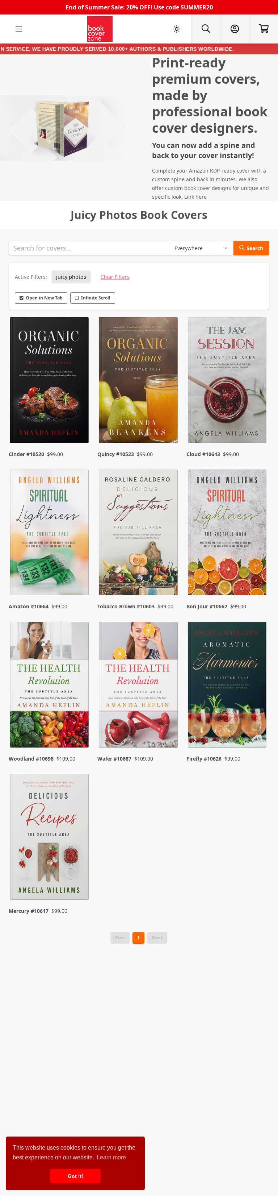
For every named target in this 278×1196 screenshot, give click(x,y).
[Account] (234, 29)
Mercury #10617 (29, 910)
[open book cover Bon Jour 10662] (227, 534)
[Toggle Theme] (176, 29)
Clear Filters (115, 276)
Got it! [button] (75, 1176)
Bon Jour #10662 (206, 606)
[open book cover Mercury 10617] (50, 838)
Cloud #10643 (203, 454)
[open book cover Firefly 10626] (227, 686)
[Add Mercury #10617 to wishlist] (78, 880)
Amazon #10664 (29, 606)
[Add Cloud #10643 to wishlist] (256, 423)
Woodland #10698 (31, 758)
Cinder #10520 (26, 454)
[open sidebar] (19, 29)
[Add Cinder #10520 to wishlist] (78, 423)
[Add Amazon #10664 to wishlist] (78, 575)
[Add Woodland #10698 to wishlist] (78, 727)
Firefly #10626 (204, 758)
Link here (195, 196)
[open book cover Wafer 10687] (138, 686)
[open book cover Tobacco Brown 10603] (138, 534)
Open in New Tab (44, 298)
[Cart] (263, 29)
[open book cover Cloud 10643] (227, 381)
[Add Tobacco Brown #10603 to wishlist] (167, 575)
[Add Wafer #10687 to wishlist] (167, 727)
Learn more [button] (111, 1157)
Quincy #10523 (115, 454)
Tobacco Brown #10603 (126, 606)
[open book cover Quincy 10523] (138, 381)
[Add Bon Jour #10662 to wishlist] (256, 575)
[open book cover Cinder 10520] (50, 381)
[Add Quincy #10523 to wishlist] (167, 423)
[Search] (205, 29)
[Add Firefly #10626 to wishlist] (256, 727)
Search (255, 248)
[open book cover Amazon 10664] (50, 534)
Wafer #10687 (114, 758)
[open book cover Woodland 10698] (50, 686)
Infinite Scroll (95, 298)
